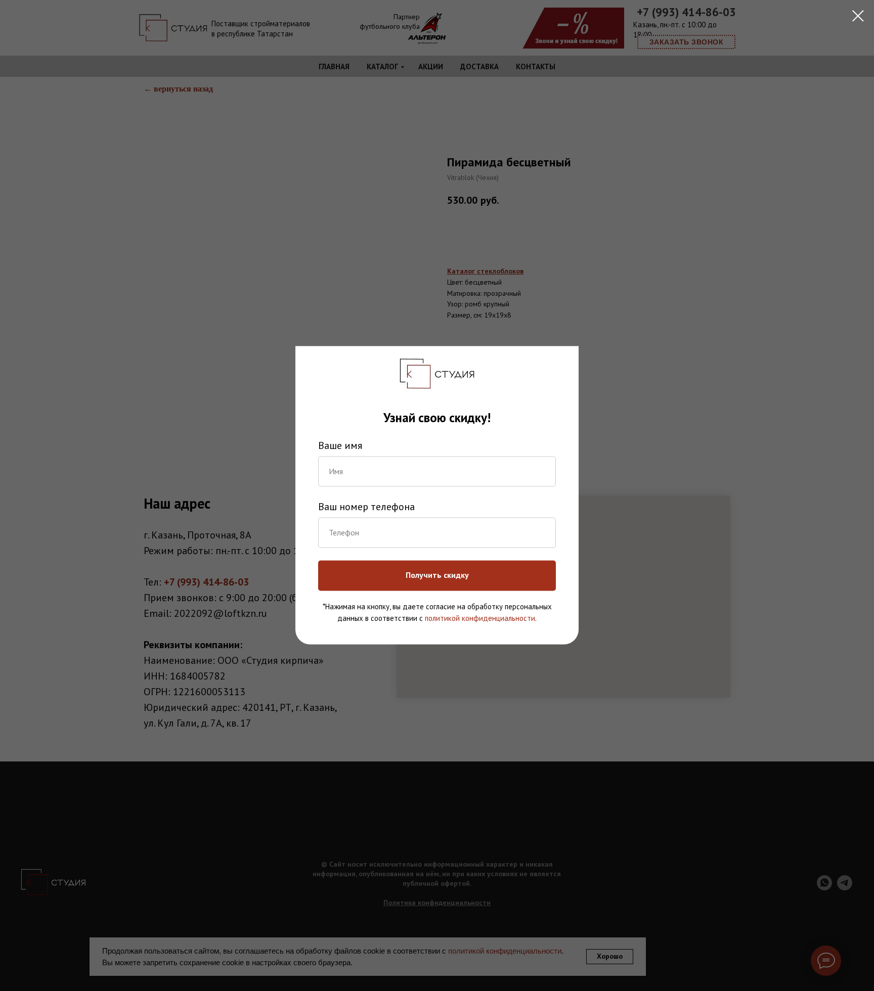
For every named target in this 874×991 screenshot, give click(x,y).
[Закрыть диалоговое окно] (858, 16)
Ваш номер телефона (366, 506)
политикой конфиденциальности (480, 618)
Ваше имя (340, 445)
